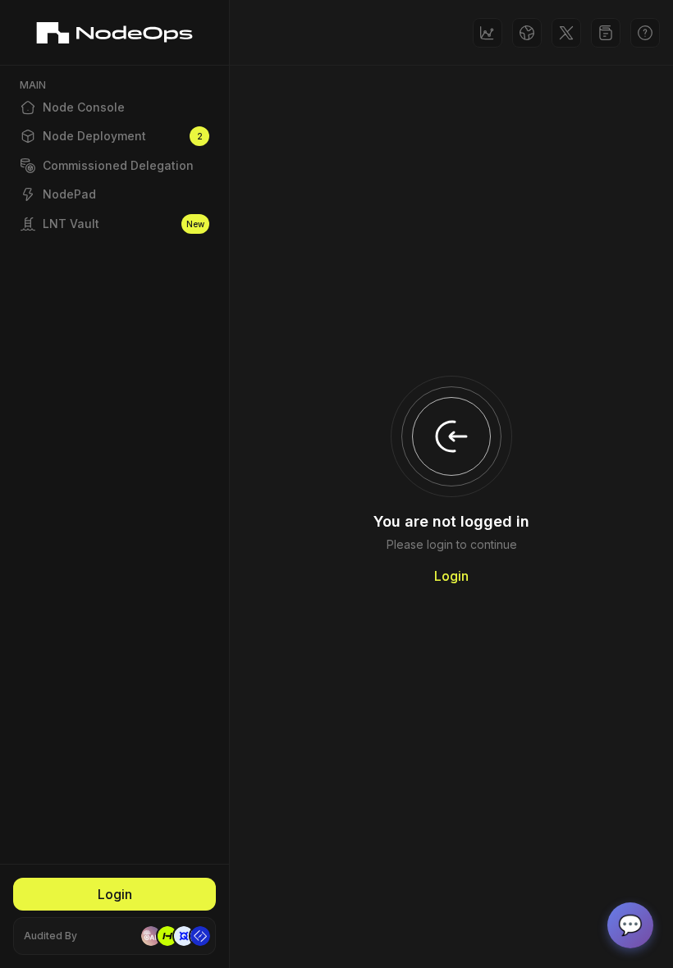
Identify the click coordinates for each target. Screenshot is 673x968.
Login (115, 894)
